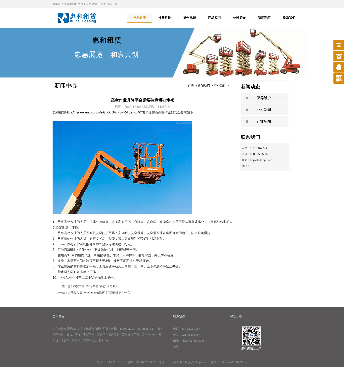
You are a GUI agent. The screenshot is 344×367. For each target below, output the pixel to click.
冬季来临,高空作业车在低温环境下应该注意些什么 (99, 292)
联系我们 (289, 17)
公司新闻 (264, 110)
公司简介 (239, 17)
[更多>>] (103, 340)
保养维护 (264, 98)
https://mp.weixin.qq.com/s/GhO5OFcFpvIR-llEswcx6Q (103, 112)
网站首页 (139, 17)
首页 (191, 85)
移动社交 (236, 316)
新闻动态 (264, 17)
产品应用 (214, 17)
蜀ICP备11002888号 (234, 362)
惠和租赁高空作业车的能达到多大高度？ (93, 286)
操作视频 (189, 17)
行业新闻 (264, 121)
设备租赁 (164, 17)
